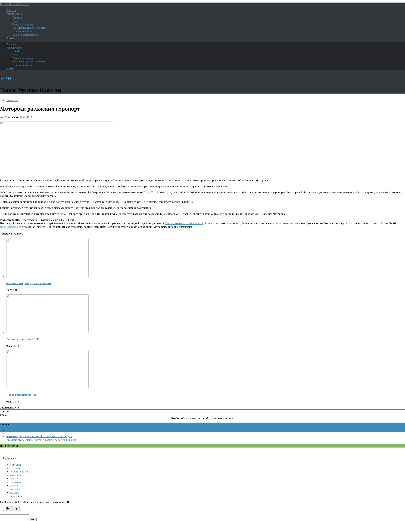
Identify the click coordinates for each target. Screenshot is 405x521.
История (14, 468)
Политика (12, 100)
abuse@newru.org (10, 227)
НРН (5, 78)
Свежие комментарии (26, 34)
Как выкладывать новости (29, 27)
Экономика (16, 496)
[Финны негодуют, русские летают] (47, 276)
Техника (14, 492)
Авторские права (23, 24)
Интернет (15, 464)
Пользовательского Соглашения (184, 223)
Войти (10, 38)
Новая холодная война (21, 394)
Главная (11, 10)
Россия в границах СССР (22, 339)
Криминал (15, 475)
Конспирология (19, 471)
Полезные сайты (22, 31)
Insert (32, 519)
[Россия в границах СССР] (47, 332)
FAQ (15, 20)
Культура (15, 478)
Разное (13, 485)
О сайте (17, 17)
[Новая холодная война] (47, 388)
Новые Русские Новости (14, 4)
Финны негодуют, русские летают (28, 283)
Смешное (15, 489)
